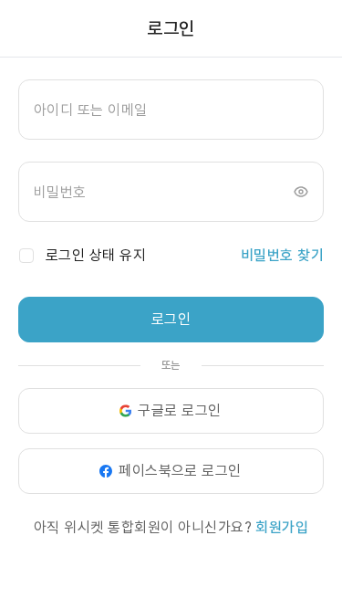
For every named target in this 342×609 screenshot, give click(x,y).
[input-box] (171, 109)
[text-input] (171, 109)
